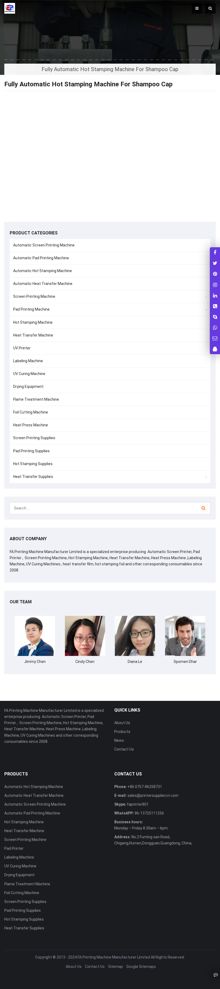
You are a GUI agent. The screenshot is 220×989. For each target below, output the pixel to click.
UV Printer (22, 348)
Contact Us (124, 749)
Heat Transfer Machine (33, 335)
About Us (122, 723)
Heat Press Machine (30, 425)
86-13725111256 (149, 813)
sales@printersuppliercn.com (152, 795)
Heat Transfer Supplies (33, 476)
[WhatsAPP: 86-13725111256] (215, 327)
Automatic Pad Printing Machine (41, 258)
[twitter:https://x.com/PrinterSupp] (215, 263)
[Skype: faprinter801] (215, 317)
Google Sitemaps (141, 966)
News (119, 740)
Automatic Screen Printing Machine (44, 245)
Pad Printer (14, 848)
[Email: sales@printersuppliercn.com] (215, 338)
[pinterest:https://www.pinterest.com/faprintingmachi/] (215, 274)
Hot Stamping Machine (33, 322)
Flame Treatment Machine (36, 399)
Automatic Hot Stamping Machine (42, 271)
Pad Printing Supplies (31, 451)
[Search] (203, 508)
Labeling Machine (28, 361)
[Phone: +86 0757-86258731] (215, 306)
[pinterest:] (215, 284)
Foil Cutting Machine (30, 412)
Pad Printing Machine (31, 309)
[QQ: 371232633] (215, 349)
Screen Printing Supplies (34, 438)
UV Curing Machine (29, 374)
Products (122, 731)
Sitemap (115, 966)
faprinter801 (137, 804)
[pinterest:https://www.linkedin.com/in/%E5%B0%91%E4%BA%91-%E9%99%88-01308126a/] (215, 295)
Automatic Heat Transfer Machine (42, 283)
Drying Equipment (28, 386)
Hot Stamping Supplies (33, 464)
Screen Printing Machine (34, 296)
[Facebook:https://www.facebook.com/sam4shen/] (215, 252)
